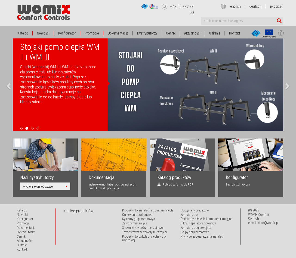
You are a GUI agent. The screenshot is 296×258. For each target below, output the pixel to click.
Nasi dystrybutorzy (37, 177)
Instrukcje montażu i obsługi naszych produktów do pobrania (112, 186)
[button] (8, 84)
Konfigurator (67, 33)
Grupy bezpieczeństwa (195, 232)
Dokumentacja (118, 33)
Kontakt (234, 33)
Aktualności (192, 33)
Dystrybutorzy (147, 33)
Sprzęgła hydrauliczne (195, 210)
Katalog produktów (174, 177)
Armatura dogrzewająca (196, 228)
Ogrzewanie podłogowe (137, 215)
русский (276, 6)
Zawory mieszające (134, 223)
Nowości (43, 33)
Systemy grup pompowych (139, 219)
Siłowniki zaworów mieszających (143, 228)
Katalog (22, 33)
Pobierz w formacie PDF (176, 184)
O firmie (214, 33)
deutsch (255, 6)
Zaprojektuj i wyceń (238, 184)
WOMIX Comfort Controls (258, 216)
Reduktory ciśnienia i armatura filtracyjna (206, 219)
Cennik (171, 33)
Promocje (91, 33)
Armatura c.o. (189, 215)
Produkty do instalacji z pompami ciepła (147, 210)
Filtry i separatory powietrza (198, 223)
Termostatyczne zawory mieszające (144, 232)
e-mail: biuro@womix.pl (263, 223)
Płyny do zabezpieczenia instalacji (202, 236)
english (235, 6)
